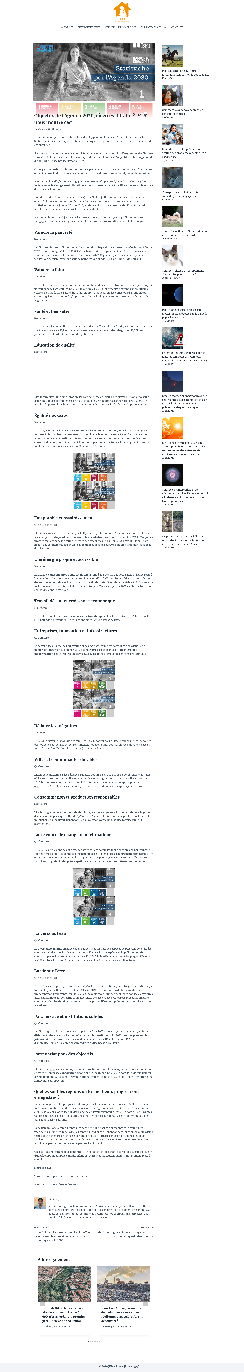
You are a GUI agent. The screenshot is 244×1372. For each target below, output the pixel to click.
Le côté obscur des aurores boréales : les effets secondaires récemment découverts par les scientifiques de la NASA (62, 1234)
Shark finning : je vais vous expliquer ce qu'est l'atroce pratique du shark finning (125, 1232)
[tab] (88, 1341)
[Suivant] (145, 1302)
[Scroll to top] (237, 1368)
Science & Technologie (120, 27)
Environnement (89, 27)
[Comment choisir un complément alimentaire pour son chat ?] (186, 255)
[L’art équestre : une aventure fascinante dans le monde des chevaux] (186, 56)
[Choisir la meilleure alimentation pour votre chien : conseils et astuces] (186, 216)
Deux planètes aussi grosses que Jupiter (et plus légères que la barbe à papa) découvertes (184, 313)
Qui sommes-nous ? (153, 27)
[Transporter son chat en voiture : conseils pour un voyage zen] (186, 177)
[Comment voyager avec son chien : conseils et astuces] (186, 95)
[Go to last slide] (42, 1302)
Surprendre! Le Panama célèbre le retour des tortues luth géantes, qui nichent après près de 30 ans (183, 540)
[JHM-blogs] (122, 11)
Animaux (67, 27)
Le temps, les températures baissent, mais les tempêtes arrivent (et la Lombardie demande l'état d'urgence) (184, 356)
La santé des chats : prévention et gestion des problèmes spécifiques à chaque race (184, 153)
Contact (177, 27)
